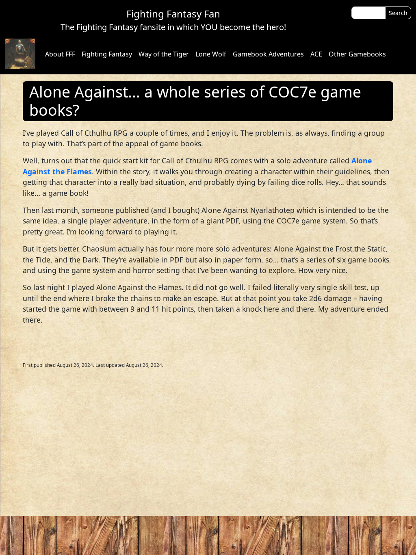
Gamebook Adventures (268, 54)
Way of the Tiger (164, 54)
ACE (316, 54)
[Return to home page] (20, 54)
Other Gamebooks (357, 54)
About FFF (60, 54)
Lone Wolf (210, 54)
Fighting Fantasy (107, 54)
